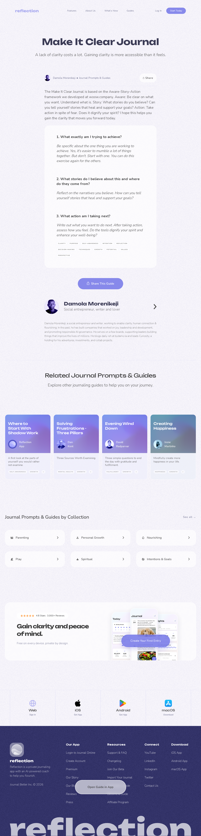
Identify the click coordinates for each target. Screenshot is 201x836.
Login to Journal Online (80, 753)
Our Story (72, 777)
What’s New (111, 10)
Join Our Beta (115, 769)
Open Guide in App (100, 787)
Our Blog (72, 786)
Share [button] (149, 78)
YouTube (150, 753)
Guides (130, 10)
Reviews (71, 794)
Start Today (176, 10)
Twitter (148, 777)
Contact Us (151, 786)
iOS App (176, 753)
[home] (27, 10)
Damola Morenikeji (64, 78)
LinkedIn (149, 761)
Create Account (75, 761)
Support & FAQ (117, 753)
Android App (179, 761)
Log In (158, 10)
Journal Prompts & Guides (94, 78)
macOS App (179, 769)
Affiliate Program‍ (118, 802)
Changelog (114, 761)
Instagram (150, 769)
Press (69, 802)
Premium (71, 769)
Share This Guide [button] (102, 284)
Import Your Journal (119, 777)
